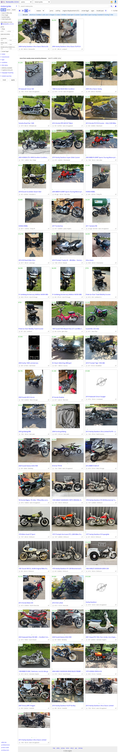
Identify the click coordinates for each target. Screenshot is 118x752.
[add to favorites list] (19, 49)
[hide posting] (49, 49)
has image (5, 15)
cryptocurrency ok (7, 70)
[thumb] (23, 10)
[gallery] (26, 10)
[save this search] (115, 6)
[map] (29, 10)
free (3, 29)
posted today (6, 17)
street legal (5, 51)
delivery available (7, 68)
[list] (19, 10)
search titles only (7, 13)
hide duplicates (6, 19)
